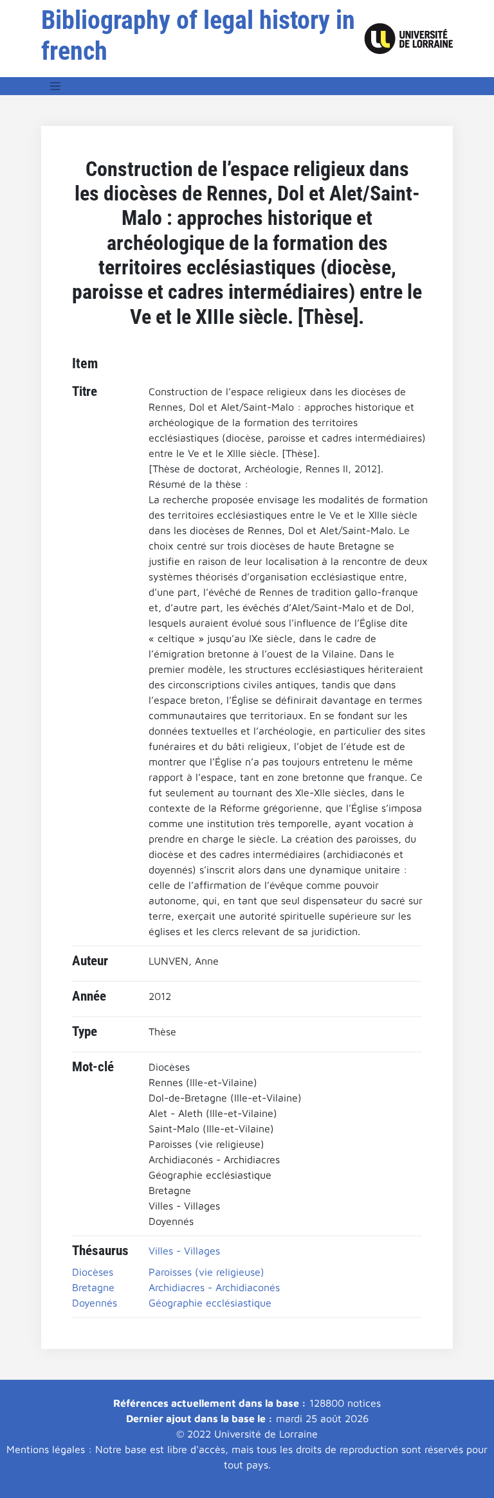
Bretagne (93, 1287)
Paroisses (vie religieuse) (206, 1272)
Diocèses (92, 1272)
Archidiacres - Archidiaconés (214, 1287)
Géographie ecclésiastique (210, 1302)
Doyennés (94, 1302)
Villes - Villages (184, 1250)
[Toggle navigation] (55, 86)
